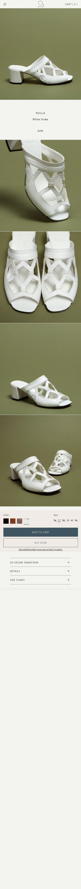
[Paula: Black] (6, 521)
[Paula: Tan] (12, 521)
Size (56, 514)
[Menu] (4, 4)
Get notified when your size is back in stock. (41, 549)
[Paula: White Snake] (26, 521)
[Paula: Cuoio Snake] (19, 521)
